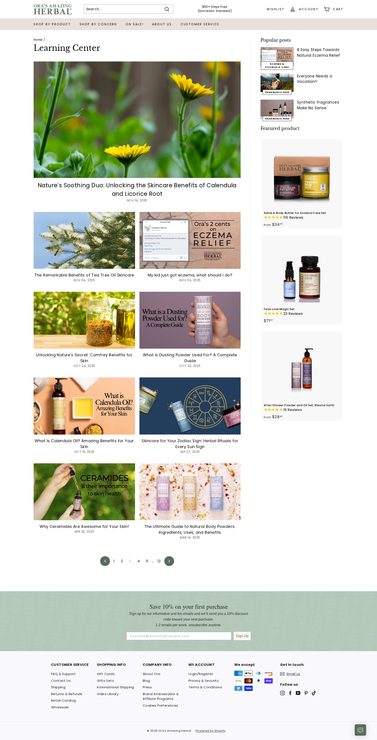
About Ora (151, 674)
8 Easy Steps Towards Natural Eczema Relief (318, 52)
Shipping (58, 687)
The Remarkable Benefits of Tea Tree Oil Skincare (84, 275)
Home (38, 40)
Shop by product (52, 24)
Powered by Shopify (211, 731)
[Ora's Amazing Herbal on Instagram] (282, 693)
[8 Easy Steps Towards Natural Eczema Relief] (277, 56)
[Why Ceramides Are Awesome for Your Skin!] (84, 491)
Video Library (107, 694)
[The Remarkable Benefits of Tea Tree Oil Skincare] (84, 240)
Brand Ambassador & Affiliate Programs (161, 696)
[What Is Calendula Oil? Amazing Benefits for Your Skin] (84, 405)
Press (147, 687)
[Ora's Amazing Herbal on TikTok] (314, 693)
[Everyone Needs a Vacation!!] (277, 82)
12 (159, 561)
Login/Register (200, 674)
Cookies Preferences (160, 705)
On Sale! (134, 24)
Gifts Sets (105, 680)
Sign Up (242, 636)
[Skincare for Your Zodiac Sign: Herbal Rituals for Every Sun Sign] (190, 405)
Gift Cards (106, 674)
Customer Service (200, 24)
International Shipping (115, 687)
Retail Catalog (63, 700)
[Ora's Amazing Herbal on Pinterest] (306, 693)
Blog (146, 680)
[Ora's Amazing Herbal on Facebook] (290, 693)
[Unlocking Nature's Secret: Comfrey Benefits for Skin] (84, 320)
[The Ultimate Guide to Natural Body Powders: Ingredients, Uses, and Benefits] (190, 491)
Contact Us (61, 680)
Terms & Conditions (205, 687)
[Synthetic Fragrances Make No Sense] (277, 109)
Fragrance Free (277, 92)
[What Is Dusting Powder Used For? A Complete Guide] (190, 320)
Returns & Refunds (66, 694)
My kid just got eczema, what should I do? (190, 275)
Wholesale (60, 707)
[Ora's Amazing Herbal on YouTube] (298, 693)
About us (162, 24)
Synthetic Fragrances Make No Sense (318, 105)
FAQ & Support (63, 674)
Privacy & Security (203, 680)
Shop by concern (98, 24)
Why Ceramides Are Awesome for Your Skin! (84, 526)
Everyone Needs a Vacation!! (314, 78)
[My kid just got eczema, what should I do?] (190, 240)
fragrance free (277, 118)
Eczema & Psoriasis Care (277, 65)
